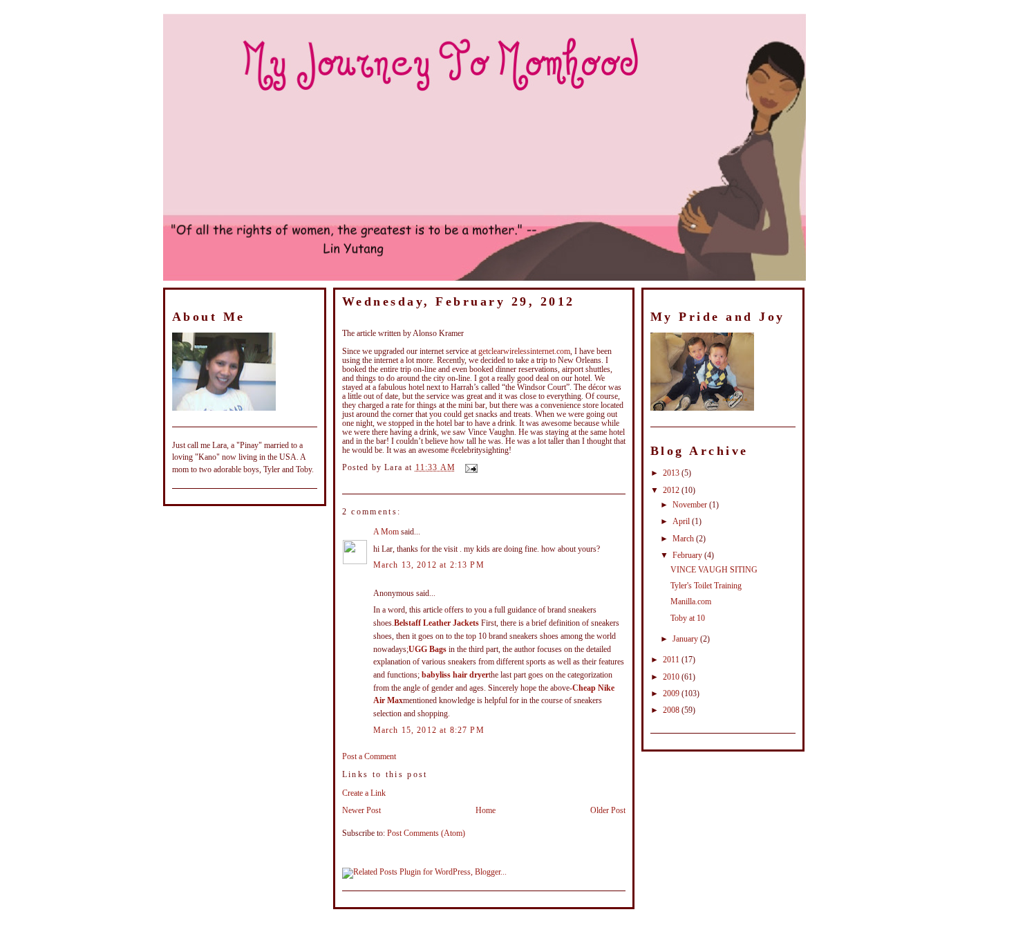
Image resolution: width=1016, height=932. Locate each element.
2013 (672, 473)
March (684, 538)
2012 (672, 490)
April (682, 521)
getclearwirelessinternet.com (524, 351)
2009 (672, 693)
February (688, 555)
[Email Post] (469, 467)
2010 (672, 677)
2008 (672, 710)
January (686, 639)
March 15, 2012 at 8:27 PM (429, 730)
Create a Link (364, 793)
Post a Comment (369, 756)
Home (486, 810)
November (690, 505)
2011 (672, 659)
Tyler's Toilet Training (706, 585)
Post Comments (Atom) (426, 833)
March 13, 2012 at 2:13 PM (429, 565)
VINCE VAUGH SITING (392, 319)
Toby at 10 (687, 618)
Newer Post (361, 810)
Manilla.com (690, 601)
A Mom (386, 532)
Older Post (607, 810)
